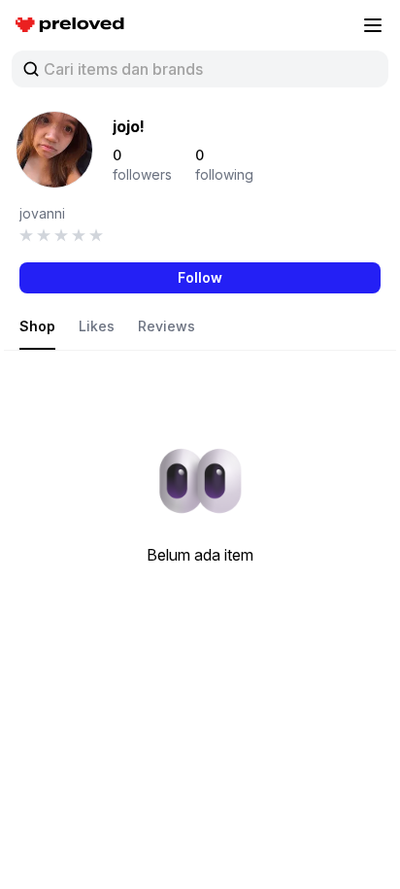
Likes (97, 326)
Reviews (166, 326)
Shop (37, 326)
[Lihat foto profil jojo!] (54, 149)
